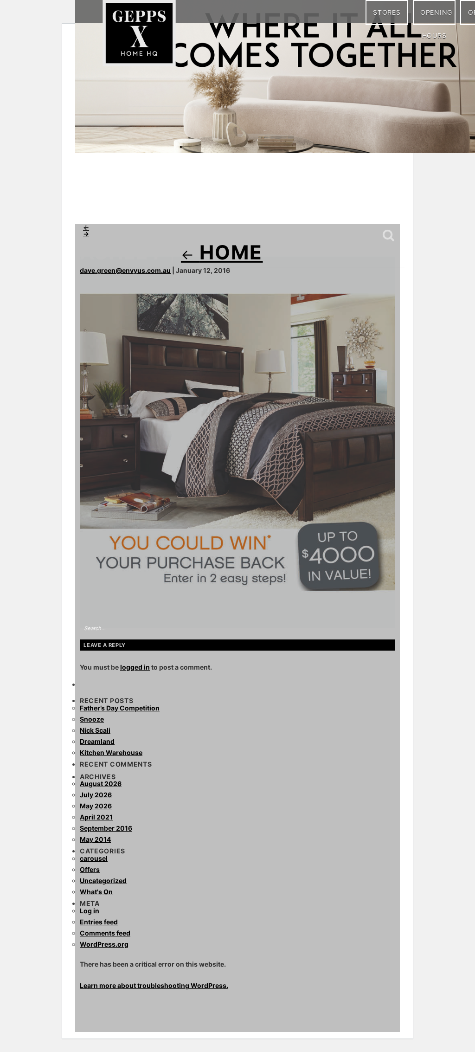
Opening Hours (436, 16)
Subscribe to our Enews (364, 205)
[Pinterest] (128, 204)
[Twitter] (147, 204)
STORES (386, 12)
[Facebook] (91, 204)
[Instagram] (110, 204)
